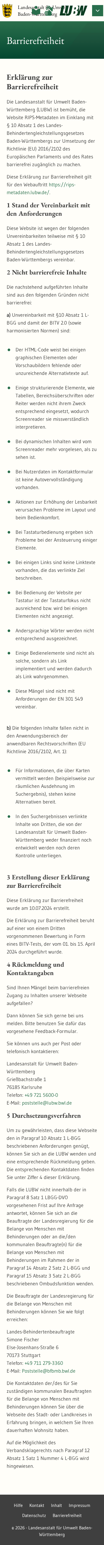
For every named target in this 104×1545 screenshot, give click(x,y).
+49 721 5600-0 (41, 1095)
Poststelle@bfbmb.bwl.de (48, 1371)
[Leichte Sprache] (36, 10)
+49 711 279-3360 (44, 1363)
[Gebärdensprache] (48, 10)
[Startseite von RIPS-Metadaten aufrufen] (73, 11)
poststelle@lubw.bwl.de (47, 1103)
